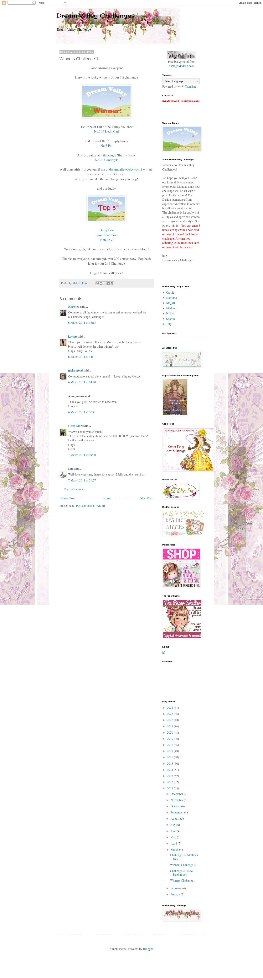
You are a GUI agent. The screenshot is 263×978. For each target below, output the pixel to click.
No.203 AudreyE (106, 159)
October (176, 806)
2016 (170, 757)
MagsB (170, 303)
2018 (170, 745)
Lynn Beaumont (106, 234)
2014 (170, 770)
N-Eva (170, 313)
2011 (170, 788)
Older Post (146, 498)
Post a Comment (74, 489)
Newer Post (67, 498)
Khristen (74, 306)
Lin (70, 468)
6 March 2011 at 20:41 (82, 412)
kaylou (72, 336)
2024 (170, 707)
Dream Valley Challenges (95, 15)
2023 (170, 714)
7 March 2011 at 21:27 (82, 480)
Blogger (148, 949)
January (176, 894)
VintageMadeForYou (181, 66)
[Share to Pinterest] (112, 283)
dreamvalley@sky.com (124, 169)
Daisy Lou (106, 230)
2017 (170, 751)
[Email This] (97, 283)
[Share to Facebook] (108, 283)
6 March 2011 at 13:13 (82, 322)
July (173, 825)
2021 (170, 726)
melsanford (75, 370)
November (177, 800)
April (174, 843)
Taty (169, 324)
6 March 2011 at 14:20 (82, 382)
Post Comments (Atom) (90, 505)
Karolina (171, 298)
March (175, 849)
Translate (190, 86)
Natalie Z (106, 239)
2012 (170, 782)
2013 (170, 776)
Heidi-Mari (75, 425)
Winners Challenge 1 (183, 880)
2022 (170, 720)
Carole (170, 292)
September (177, 812)
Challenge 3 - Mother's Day (184, 857)
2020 (170, 732)
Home (107, 498)
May (174, 837)
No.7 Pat (106, 145)
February (176, 888)
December (177, 794)
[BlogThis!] (101, 283)
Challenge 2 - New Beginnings (181, 872)
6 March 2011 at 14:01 (82, 357)
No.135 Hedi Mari (106, 131)
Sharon (170, 319)
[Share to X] (105, 283)
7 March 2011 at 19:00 (82, 455)
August (175, 818)
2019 (170, 738)
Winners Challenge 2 (183, 865)
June (174, 831)
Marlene (171, 308)
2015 (170, 763)
